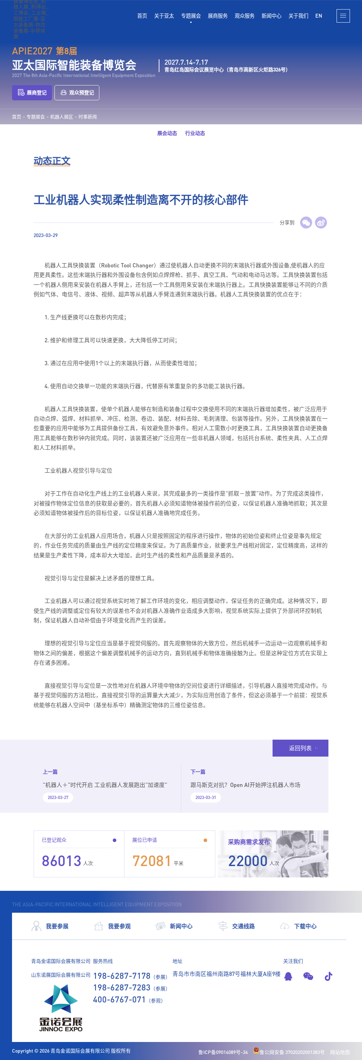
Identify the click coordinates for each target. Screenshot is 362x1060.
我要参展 (57, 926)
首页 (142, 16)
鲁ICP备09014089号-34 (223, 1052)
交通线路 (243, 926)
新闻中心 (271, 16)
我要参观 (119, 926)
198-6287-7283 (122, 987)
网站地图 (340, 1052)
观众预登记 (81, 92)
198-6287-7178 (122, 975)
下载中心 (305, 926)
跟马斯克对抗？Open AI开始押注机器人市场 (245, 784)
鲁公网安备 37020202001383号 (292, 1052)
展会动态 (167, 133)
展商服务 (218, 16)
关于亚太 (164, 16)
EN (318, 16)
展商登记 (37, 92)
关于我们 (298, 16)
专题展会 (191, 16)
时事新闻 (87, 116)
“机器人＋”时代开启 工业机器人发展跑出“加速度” (105, 784)
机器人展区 (61, 116)
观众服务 (245, 16)
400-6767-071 (119, 999)
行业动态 (195, 133)
